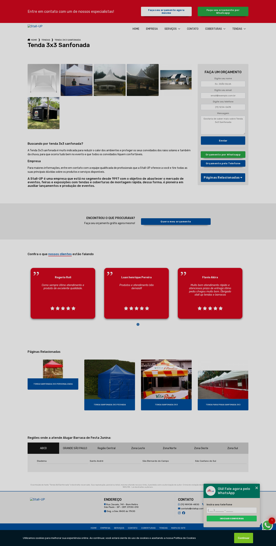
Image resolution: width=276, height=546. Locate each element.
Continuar (243, 538)
